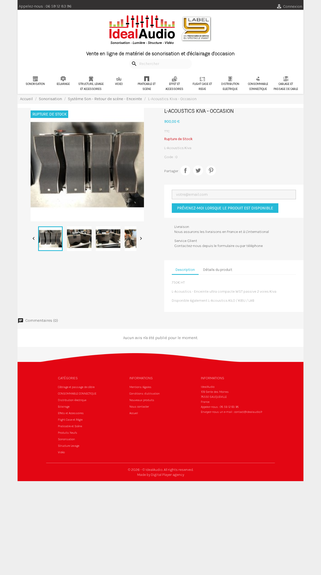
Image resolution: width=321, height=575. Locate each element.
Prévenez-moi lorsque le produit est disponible (225, 208)
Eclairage (63, 406)
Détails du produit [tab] (217, 269)
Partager (185, 170)
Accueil (133, 413)
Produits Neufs (67, 432)
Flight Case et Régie (70, 419)
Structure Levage (68, 446)
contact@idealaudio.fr (248, 412)
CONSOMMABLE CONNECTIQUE (77, 393)
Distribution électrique (72, 400)
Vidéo (61, 452)
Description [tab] (185, 269)
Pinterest (211, 170)
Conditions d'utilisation (144, 393)
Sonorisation (66, 439)
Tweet (198, 170)
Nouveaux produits (141, 400)
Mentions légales (140, 387)
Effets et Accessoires (71, 413)
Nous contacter (139, 406)
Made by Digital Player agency (160, 474)
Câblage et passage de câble (76, 387)
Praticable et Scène (70, 426)
